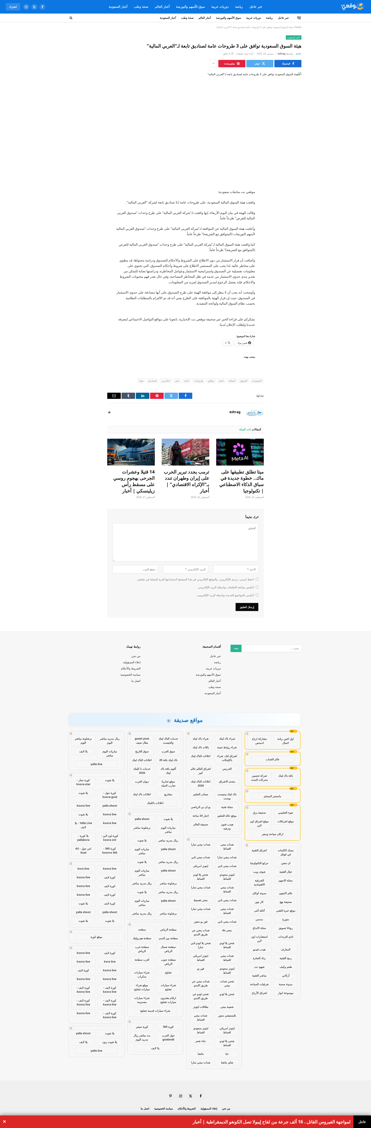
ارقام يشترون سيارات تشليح (168, 1000)
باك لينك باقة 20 (168, 760)
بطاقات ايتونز (200, 1007)
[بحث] (71, 18)
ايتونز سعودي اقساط (227, 876)
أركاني (285, 975)
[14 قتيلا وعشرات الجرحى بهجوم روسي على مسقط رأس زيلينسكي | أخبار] (131, 452)
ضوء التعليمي (285, 812)
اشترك (13, 7)
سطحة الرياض (168, 929)
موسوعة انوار (286, 993)
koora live (83, 805)
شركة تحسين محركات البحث (259, 778)
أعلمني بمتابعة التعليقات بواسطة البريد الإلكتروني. (225, 587)
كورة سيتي (142, 1026)
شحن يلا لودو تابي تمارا (201, 945)
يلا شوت (168, 819)
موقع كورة (96, 937)
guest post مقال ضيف (142, 740)
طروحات (198, 380)
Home (298, 27)
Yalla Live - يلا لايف (83, 825)
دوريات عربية (220, 6)
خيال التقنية (285, 871)
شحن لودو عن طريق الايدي (201, 996)
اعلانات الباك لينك (200, 756)
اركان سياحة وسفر (272, 834)
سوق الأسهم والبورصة (190, 6)
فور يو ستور (201, 921)
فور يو (200, 968)
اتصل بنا (135, 681)
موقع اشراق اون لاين (259, 823)
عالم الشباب (272, 759)
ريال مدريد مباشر (168, 840)
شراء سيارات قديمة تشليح (155, 1010)
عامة (186, 380)
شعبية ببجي (227, 1007)
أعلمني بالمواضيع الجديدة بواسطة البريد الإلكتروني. (225, 595)
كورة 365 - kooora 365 (109, 850)
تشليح (168, 972)
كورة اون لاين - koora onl (109, 838)
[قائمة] (299, 18)
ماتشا (201, 1054)
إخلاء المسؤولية (131, 662)
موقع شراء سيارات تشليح (142, 987)
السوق (243, 380)
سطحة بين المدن (168, 938)
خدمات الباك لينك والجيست (168, 740)
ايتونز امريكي (200, 866)
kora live (83, 868)
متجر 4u (227, 930)
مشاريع (168, 794)
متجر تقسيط (201, 900)
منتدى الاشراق (227, 781)
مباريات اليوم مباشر (168, 829)
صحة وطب (141, 6)
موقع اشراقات (285, 821)
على (177, 380)
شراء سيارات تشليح (168, 987)
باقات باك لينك (201, 747)
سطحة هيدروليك (142, 938)
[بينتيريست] (295, 231)
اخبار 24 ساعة (201, 815)
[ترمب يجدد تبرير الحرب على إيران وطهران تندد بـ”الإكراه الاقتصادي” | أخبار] (185, 452)
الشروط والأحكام (130, 668)
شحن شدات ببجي (227, 983)
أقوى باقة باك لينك (168, 771)
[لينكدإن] (295, 222)
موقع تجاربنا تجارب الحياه (168, 783)
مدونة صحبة (286, 984)
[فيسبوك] (295, 202)
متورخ (285, 919)
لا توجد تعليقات (243, 53)
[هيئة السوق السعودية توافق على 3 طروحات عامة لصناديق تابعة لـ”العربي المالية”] (185, 127)
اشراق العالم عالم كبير (201, 771)
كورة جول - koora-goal (109, 795)
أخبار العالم (162, 6)
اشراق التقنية (259, 850)
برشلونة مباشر (142, 827)
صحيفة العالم (200, 824)
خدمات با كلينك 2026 (142, 771)
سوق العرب (168, 751)
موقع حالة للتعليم (227, 815)
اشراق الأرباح (259, 993)
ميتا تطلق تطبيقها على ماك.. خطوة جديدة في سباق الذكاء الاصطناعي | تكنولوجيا (241, 481)
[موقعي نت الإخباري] (352, 7)
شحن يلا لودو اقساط (200, 876)
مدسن (259, 919)
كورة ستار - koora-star (83, 782)
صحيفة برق (259, 812)
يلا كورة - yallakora (83, 838)
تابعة (221, 380)
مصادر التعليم (200, 794)
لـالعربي (166, 380)
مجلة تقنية (227, 807)
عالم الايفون (285, 893)
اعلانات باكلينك (155, 803)
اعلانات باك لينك (142, 794)
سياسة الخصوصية (130, 674)
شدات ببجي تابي (200, 857)
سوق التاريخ (142, 751)
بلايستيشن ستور (227, 1015)
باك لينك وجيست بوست (227, 796)
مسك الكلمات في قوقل (286, 852)
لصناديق (152, 380)
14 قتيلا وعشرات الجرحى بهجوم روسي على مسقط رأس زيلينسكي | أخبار (134, 481)
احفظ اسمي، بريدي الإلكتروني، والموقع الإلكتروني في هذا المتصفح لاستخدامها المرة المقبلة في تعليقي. (195, 579)
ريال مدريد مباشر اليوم (110, 740)
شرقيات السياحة (259, 984)
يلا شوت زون (109, 1042)
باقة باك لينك (285, 775)
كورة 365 (168, 1026)
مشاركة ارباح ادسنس (259, 741)
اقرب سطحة (142, 959)
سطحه (142, 929)
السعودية (257, 380)
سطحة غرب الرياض (142, 949)
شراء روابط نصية (227, 747)
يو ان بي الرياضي (200, 807)
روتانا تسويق (286, 928)
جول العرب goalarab (168, 1037)
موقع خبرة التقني (285, 910)
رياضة (239, 6)
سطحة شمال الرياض (168, 949)
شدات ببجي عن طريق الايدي (201, 932)
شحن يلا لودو (227, 994)
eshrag (281, 53)
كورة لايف (109, 877)
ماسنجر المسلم (272, 796)
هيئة (141, 380)
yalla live (96, 764)
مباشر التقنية (259, 975)
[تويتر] (295, 212)
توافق (211, 380)
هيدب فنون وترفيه (227, 826)
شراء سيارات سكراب (142, 974)
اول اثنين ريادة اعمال (285, 741)
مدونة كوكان (259, 893)
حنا (227, 1054)
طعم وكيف (286, 967)
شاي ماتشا (227, 1062)
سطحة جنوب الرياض (168, 961)
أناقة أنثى (259, 910)
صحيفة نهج (286, 902)
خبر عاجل (255, 6)
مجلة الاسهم (286, 880)
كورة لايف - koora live (109, 989)
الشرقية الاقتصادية (259, 882)
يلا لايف (155, 1048)
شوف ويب (259, 871)
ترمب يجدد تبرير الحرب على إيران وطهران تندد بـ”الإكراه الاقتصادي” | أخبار (186, 481)
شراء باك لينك (227, 738)
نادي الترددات (285, 936)
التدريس (227, 768)
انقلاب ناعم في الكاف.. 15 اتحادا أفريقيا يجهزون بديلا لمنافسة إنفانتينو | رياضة (279, 1122)
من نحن (135, 656)
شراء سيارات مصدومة (142, 1000)
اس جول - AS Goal (83, 850)
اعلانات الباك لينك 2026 (200, 783)
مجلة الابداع (259, 928)
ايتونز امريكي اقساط (200, 958)
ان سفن (285, 863)
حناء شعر (200, 1041)
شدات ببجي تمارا (200, 844)
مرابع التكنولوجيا (259, 863)
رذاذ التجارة (259, 958)
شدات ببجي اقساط (227, 846)
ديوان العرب (142, 781)
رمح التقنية (286, 958)
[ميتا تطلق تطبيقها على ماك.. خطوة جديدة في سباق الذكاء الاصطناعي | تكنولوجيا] (240, 452)
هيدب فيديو (259, 949)
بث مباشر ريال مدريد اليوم (142, 1037)
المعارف (285, 949)
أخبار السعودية (118, 6)
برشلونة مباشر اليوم (83, 740)
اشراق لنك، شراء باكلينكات (227, 758)
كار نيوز (259, 902)
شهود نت (259, 967)
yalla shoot (142, 819)
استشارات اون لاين (259, 938)
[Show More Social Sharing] (213, 63)
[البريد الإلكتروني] (295, 241)
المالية (232, 380)
